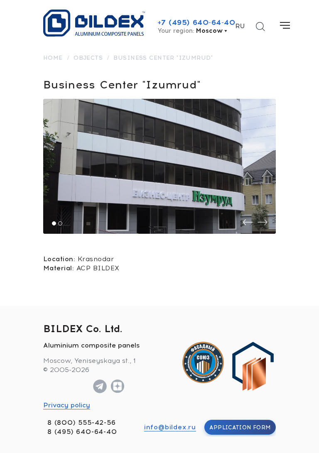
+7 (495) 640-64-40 (196, 22)
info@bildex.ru (170, 427)
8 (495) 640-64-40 (82, 432)
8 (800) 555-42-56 (81, 422)
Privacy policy (66, 405)
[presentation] (248, 222)
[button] (54, 223)
